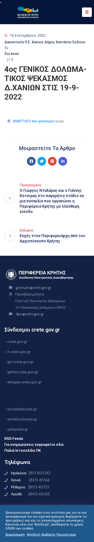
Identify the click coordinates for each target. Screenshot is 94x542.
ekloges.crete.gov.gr (24, 382)
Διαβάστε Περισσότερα (59, 535)
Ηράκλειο (30, 473)
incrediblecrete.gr (22, 409)
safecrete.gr (17, 429)
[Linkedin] (62, 161)
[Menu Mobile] (87, 12)
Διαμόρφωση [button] (15, 535)
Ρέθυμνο (30, 487)
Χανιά (30, 480)
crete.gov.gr (17, 341)
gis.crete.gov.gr (20, 362)
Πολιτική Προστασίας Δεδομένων (40, 301)
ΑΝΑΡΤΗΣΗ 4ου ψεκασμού (33, 121)
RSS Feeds (13, 438)
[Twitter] (41, 161)
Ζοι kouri (11, 54)
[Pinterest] (52, 161)
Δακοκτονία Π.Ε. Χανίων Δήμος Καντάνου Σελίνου (44, 42)
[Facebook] (31, 161)
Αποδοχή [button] (33, 535)
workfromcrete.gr (22, 419)
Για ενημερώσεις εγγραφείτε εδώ (34, 444)
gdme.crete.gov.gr (22, 372)
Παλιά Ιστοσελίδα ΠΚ (22, 450)
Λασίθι (30, 494)
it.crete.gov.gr (19, 352)
